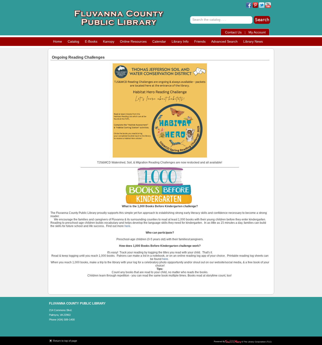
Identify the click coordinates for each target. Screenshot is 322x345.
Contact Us (233, 32)
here (127, 226)
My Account (257, 32)
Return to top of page (65, 340)
